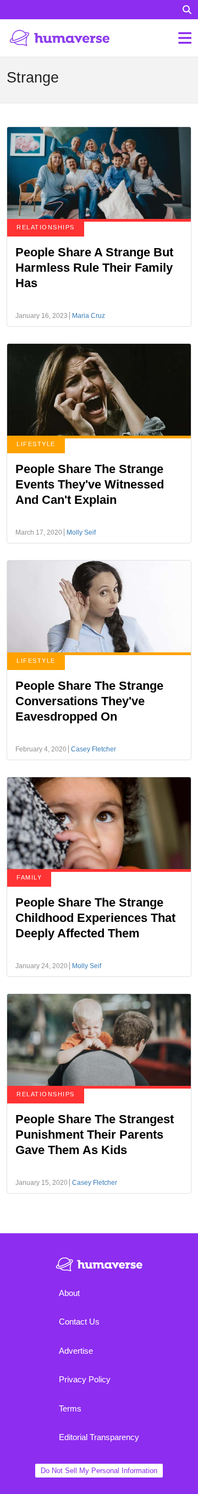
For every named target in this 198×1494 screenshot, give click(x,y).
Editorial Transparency (99, 1437)
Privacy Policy (85, 1379)
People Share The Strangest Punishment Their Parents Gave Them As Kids (94, 1134)
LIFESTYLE (36, 444)
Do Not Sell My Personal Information (99, 1470)
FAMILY (29, 877)
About (69, 1293)
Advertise (76, 1350)
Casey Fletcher (93, 749)
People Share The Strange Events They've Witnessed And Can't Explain (89, 484)
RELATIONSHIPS (45, 227)
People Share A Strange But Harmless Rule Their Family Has (94, 267)
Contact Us (79, 1321)
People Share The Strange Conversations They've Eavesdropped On (89, 701)
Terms (70, 1408)
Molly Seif (81, 532)
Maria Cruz (88, 316)
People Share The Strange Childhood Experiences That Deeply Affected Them (95, 918)
